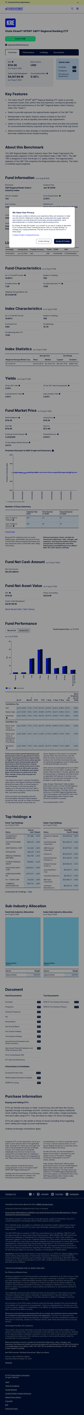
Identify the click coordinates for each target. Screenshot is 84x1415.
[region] (42, 227)
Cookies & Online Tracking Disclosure (25, 235)
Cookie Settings (44, 241)
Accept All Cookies (63, 241)
